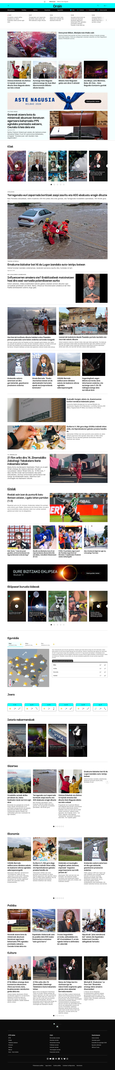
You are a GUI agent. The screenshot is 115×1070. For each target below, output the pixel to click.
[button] (107, 165)
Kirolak (11, 489)
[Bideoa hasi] (57, 230)
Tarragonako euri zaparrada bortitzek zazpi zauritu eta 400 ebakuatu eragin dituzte (57, 195)
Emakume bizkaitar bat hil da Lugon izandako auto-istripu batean (46, 264)
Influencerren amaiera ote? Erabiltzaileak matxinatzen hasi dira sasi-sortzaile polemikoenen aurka (40, 279)
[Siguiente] (106, 20)
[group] (16, 166)
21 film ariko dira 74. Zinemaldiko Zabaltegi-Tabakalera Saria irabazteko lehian (26, 461)
